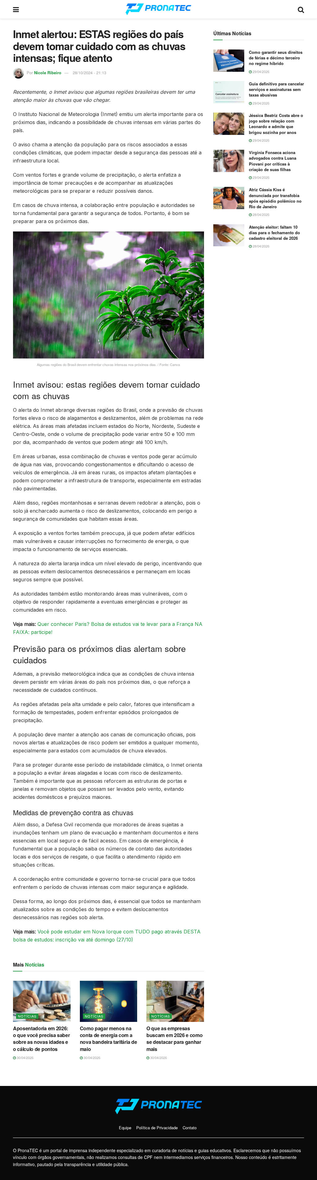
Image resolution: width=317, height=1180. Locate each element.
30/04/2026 (24, 1057)
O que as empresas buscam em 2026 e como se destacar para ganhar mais (174, 1039)
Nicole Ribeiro (47, 72)
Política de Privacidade (157, 1127)
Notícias (27, 1016)
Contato (190, 1127)
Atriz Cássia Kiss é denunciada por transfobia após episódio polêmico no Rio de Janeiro (275, 198)
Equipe (125, 1127)
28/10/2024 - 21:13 (89, 72)
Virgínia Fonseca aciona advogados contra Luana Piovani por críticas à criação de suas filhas (272, 160)
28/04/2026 (260, 214)
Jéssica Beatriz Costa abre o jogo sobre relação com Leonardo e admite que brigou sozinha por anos (276, 123)
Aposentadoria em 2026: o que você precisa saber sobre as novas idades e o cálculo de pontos (41, 1039)
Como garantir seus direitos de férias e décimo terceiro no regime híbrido (275, 57)
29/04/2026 (260, 71)
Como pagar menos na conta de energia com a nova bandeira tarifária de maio (108, 1039)
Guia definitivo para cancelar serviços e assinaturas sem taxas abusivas (276, 89)
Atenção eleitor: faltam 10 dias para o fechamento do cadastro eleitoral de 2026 (274, 232)
